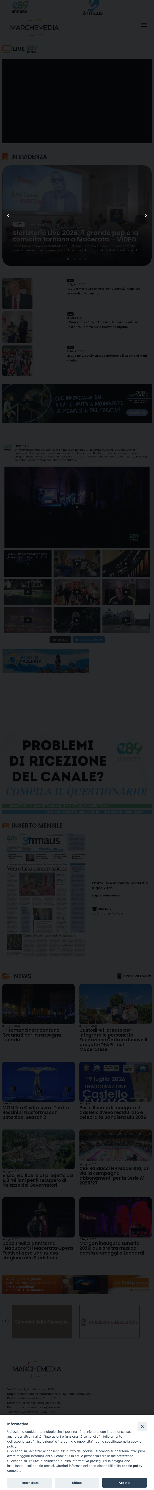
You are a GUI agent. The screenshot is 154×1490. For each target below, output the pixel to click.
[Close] (142, 1426)
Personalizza (29, 1483)
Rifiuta (77, 1483)
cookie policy (132, 1466)
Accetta (124, 1483)
